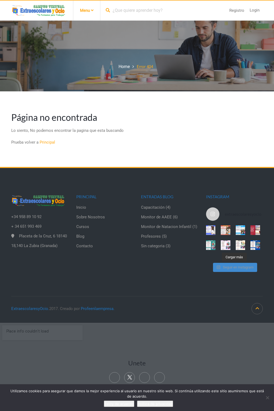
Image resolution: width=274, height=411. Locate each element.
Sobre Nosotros (90, 217)
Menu (85, 10)
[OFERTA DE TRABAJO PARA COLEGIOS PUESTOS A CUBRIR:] (211, 245)
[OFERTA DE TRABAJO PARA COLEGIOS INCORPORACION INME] (240, 230)
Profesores (151, 236)
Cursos (82, 226)
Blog (80, 236)
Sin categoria (153, 246)
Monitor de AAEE (156, 217)
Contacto (84, 246)
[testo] (225, 230)
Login (255, 10)
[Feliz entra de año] (255, 230)
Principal (47, 142)
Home (124, 66)
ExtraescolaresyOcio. (30, 308)
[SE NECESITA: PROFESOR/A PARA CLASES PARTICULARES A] (211, 230)
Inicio (81, 207)
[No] (267, 397)
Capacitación (153, 207)
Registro (236, 10)
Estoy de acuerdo (119, 404)
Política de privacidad (155, 404)
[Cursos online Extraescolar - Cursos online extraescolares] (38, 10)
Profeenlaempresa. (98, 308)
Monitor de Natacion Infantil (166, 226)
